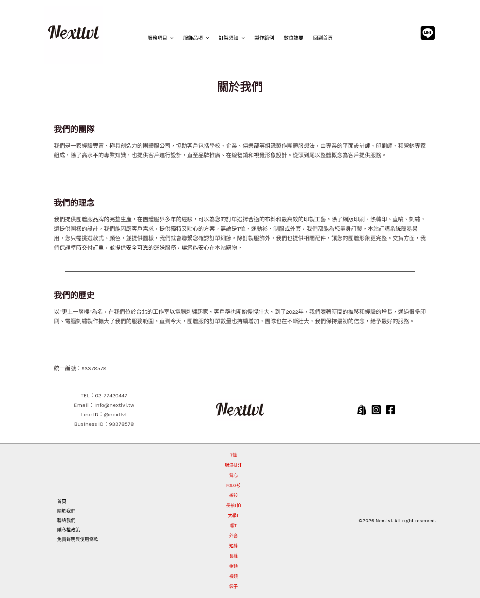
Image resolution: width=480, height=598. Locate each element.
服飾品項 (193, 38)
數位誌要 (293, 38)
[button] (170, 38)
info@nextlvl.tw (114, 405)
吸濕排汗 (233, 465)
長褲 (233, 556)
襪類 (233, 576)
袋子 (233, 586)
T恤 (233, 455)
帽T (233, 525)
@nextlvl (115, 414)
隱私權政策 (68, 530)
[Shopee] (362, 410)
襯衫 (233, 495)
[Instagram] (376, 410)
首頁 (61, 501)
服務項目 (157, 38)
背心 (233, 475)
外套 (233, 535)
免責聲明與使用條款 (77, 539)
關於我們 (66, 511)
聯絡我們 (66, 520)
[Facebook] (390, 410)
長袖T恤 (233, 505)
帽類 (233, 566)
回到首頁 (323, 38)
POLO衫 (233, 485)
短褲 (233, 545)
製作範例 (264, 38)
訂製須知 (228, 38)
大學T (233, 515)
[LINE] (428, 33)
